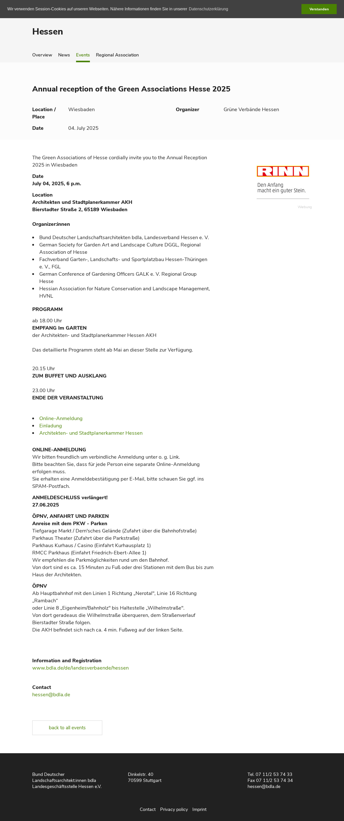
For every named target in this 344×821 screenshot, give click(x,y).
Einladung (50, 425)
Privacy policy (174, 809)
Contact (148, 809)
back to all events (67, 727)
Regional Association (117, 55)
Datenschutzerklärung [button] (208, 9)
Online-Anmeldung (61, 418)
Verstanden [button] (319, 9)
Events (83, 55)
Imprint (199, 809)
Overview (42, 55)
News (64, 55)
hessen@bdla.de (51, 694)
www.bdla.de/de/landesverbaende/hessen (80, 668)
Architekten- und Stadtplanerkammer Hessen (91, 433)
